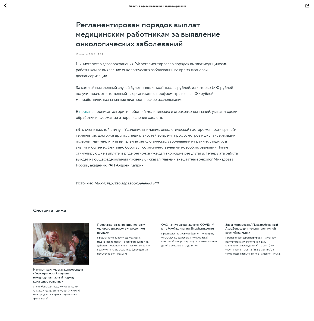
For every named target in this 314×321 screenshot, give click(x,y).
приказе (86, 111)
